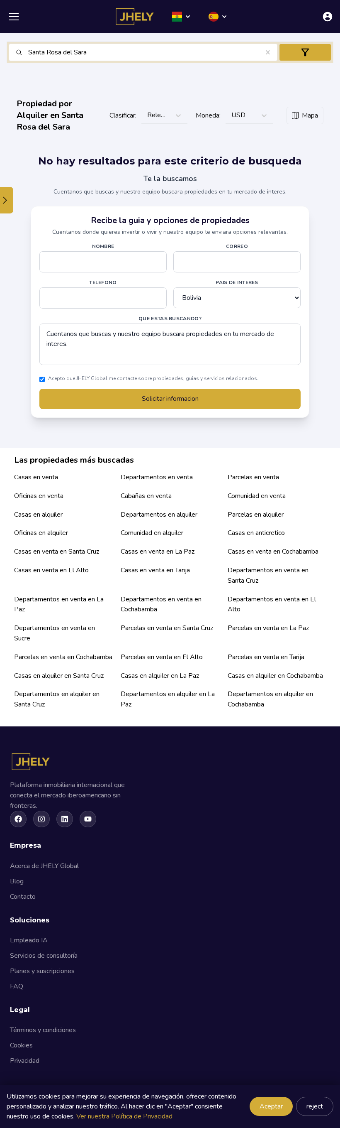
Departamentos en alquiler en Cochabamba (270, 699)
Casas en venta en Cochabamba (273, 551)
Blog (17, 881)
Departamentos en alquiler (159, 514)
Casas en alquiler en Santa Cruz (59, 675)
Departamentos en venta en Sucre (54, 633)
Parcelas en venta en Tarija (266, 657)
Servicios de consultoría (44, 955)
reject (314, 1106)
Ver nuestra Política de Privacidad (124, 1116)
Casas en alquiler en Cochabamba (275, 675)
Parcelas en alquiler (256, 514)
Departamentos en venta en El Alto (272, 604)
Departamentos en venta (157, 477)
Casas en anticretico (256, 532)
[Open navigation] (14, 17)
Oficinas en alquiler (41, 532)
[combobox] (29, 52)
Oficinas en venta (38, 495)
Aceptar (271, 1106)
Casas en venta (36, 477)
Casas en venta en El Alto (51, 570)
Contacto (23, 896)
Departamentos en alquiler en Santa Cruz (57, 699)
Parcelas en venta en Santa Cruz (167, 628)
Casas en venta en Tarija (155, 570)
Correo (237, 246)
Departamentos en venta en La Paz (59, 604)
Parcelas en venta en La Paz (268, 628)
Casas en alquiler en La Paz (160, 675)
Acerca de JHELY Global (44, 866)
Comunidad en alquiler (152, 532)
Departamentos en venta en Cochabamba (161, 604)
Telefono (103, 282)
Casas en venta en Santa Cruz (56, 551)
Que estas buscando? (170, 318)
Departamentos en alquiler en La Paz (168, 699)
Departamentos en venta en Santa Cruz (268, 575)
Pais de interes (237, 282)
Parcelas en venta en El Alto (162, 657)
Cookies (21, 1045)
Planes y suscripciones (42, 971)
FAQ (16, 986)
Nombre (103, 246)
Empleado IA (29, 940)
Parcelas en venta (253, 477)
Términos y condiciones (43, 1030)
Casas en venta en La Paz (157, 551)
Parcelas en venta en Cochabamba (63, 657)
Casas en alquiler (38, 514)
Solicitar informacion (170, 398)
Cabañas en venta (146, 495)
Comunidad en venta (257, 495)
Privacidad (24, 1060)
